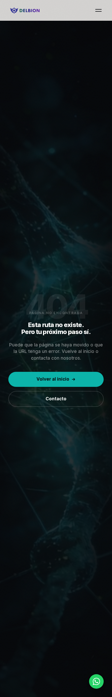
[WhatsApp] (96, 681)
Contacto (56, 398)
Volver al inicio (52, 379)
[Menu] (98, 10)
